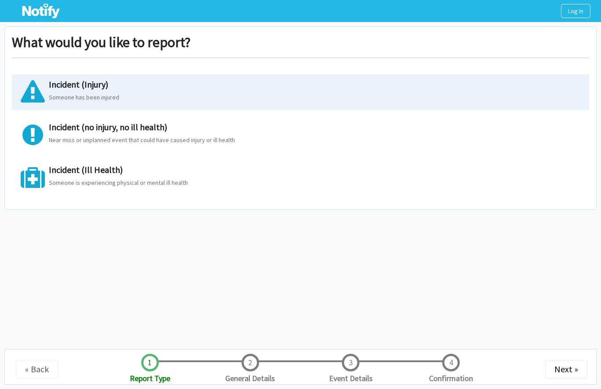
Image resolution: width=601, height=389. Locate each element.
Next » (566, 368)
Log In (575, 11)
